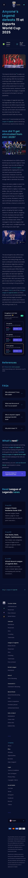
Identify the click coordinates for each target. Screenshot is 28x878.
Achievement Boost (13, 708)
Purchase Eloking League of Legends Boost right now (14, 454)
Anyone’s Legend (16, 167)
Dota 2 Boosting (12, 678)
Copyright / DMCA (13, 780)
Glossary (10, 752)
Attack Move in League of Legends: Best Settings (13, 562)
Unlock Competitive (13, 701)
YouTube (10, 788)
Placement (11, 610)
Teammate (11, 637)
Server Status (11, 616)
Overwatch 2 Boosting (14, 686)
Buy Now (17, 328)
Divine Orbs (11, 722)
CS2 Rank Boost (12, 606)
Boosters (10, 759)
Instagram (11, 795)
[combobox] (17, 821)
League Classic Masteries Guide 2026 (13, 509)
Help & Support (12, 762)
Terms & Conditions (13, 770)
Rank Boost (11, 624)
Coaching (10, 634)
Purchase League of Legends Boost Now (10, 473)
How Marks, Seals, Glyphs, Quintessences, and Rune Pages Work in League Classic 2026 (14, 536)
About (9, 746)
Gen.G (11, 290)
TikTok (9, 791)
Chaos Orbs (11, 719)
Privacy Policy (11, 777)
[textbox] (17, 821)
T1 (10, 119)
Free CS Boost (12, 613)
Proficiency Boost (12, 704)
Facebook (10, 798)
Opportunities (12, 755)
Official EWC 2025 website (12, 367)
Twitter (10, 804)
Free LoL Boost (12, 662)
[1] (16, 73)
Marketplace (11, 716)
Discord (10, 801)
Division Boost (11, 645)
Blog (3, 590)
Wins (9, 631)
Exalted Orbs (11, 726)
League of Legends (7, 121)
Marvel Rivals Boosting (14, 695)
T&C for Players (12, 773)
